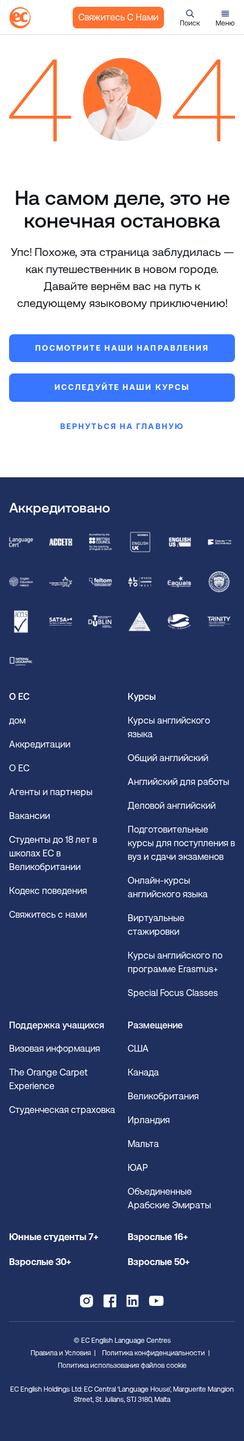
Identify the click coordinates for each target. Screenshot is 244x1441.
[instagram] (86, 1301)
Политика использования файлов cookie (122, 1365)
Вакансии (29, 815)
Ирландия (149, 1120)
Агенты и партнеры (50, 792)
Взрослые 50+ (159, 1262)
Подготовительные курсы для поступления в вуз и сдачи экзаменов (181, 843)
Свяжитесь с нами (118, 17)
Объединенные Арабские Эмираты (169, 1198)
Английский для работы (178, 781)
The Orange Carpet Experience (48, 1079)
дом (17, 720)
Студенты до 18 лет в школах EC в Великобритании (53, 853)
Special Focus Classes (173, 993)
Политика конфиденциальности (153, 1353)
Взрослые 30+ (40, 1262)
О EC (19, 768)
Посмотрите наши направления (122, 347)
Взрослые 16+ (158, 1237)
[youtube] (156, 1301)
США (138, 1048)
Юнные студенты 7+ (53, 1237)
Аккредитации (39, 744)
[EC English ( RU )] (20, 17)
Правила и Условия (61, 1353)
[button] (189, 17)
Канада (143, 1072)
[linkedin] (132, 1301)
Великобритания (163, 1096)
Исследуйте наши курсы (122, 387)
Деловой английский (172, 805)
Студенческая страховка (62, 1109)
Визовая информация (55, 1048)
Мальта (143, 1143)
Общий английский (168, 758)
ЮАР (138, 1167)
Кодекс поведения (48, 890)
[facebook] (109, 1301)
